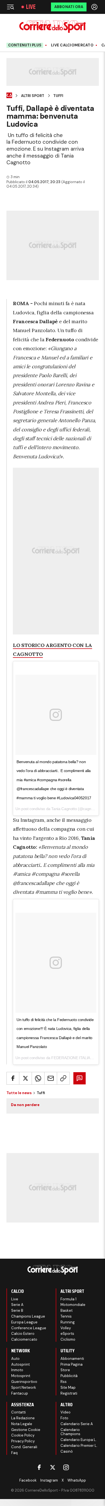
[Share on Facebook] (13, 1078)
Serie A (17, 1304)
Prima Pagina (71, 1364)
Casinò (66, 1451)
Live (31, 7)
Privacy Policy (23, 1441)
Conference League (28, 1328)
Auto (15, 1358)
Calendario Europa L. (78, 1439)
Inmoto (17, 1370)
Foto (64, 1418)
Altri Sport (32, 96)
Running (67, 1322)
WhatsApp (76, 1480)
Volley (65, 1328)
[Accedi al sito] (95, 7)
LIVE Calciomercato (72, 45)
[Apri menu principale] (10, 7)
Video (65, 1412)
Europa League (24, 1322)
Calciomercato (24, 1339)
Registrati (68, 1393)
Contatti (18, 1412)
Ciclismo (67, 1339)
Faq (14, 1452)
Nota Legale (21, 1424)
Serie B (17, 1310)
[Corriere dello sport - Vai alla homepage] (52, 26)
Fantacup (19, 1393)
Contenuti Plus (25, 45)
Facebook (28, 1480)
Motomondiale (72, 1304)
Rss (63, 1381)
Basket (66, 1310)
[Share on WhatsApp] (38, 1078)
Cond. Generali (24, 1447)
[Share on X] (25, 1078)
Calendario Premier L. (78, 1445)
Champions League (28, 1316)
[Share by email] (51, 1078)
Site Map (68, 1387)
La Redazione (23, 1418)
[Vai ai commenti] (79, 1078)
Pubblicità (69, 1375)
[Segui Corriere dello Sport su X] (52, 1467)
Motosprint (20, 1375)
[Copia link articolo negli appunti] (63, 1078)
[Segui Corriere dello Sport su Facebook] (39, 1467)
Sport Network (23, 1387)
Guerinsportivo (24, 1381)
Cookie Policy (22, 1435)
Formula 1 (68, 1299)
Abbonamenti (72, 1358)
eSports (67, 1333)
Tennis (66, 1316)
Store (65, 1370)
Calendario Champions (70, 1432)
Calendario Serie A (76, 1424)
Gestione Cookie (25, 1429)
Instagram (49, 1480)
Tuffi (58, 96)
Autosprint (20, 1364)
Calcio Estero (22, 1333)
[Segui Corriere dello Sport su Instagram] (66, 1467)
